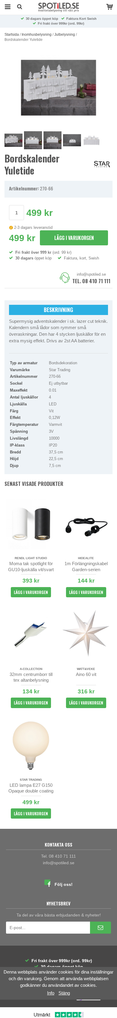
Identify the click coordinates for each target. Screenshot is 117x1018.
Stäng (64, 992)
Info (50, 992)
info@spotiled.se (91, 274)
